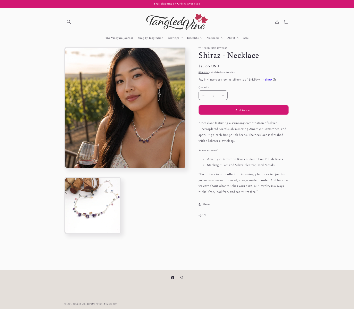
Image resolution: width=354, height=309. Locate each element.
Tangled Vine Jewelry (84, 303)
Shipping (204, 71)
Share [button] (206, 204)
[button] (68, 21)
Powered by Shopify (106, 303)
